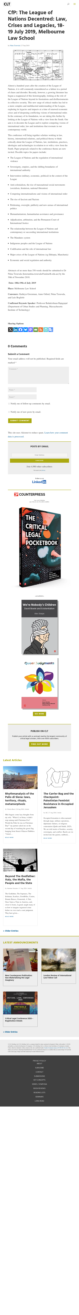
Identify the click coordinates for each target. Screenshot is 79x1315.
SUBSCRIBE (39, 460)
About (39, 1063)
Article (27, 809)
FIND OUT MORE (39, 744)
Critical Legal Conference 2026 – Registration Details (19, 1019)
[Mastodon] (30, 329)
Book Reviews (39, 1088)
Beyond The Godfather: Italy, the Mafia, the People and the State (20, 879)
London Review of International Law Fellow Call (57, 976)
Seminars (39, 1096)
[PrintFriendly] (45, 329)
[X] (10, 329)
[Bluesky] (25, 329)
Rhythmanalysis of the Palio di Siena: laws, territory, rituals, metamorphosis (19, 798)
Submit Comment (20, 420)
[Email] (35, 329)
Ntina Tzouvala (15, 45)
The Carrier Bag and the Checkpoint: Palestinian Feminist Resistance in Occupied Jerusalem (59, 800)
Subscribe (39, 1067)
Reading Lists (39, 1092)
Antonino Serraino (12, 888)
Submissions (39, 1076)
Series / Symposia (39, 1084)
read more (9, 837)
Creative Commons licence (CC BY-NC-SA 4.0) (56, 1048)
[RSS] (40, 329)
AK (46, 813)
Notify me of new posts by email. (26, 411)
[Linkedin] (15, 329)
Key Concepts (39, 1080)
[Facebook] (20, 329)
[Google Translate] (50, 329)
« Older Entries (10, 931)
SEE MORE (39, 713)
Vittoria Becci (11, 809)
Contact (39, 1072)
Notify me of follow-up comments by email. (31, 403)
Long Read (39, 1101)
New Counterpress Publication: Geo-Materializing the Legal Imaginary (18, 978)
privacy (43, 470)
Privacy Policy (39, 1061)
